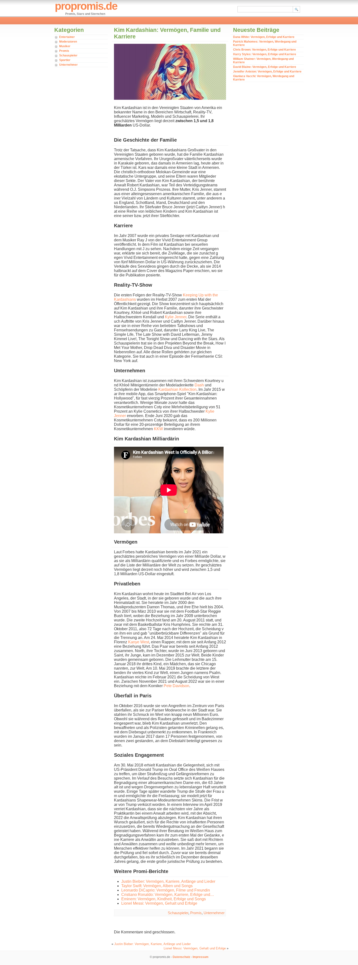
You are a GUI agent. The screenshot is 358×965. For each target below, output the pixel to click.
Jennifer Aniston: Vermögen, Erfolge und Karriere (267, 71)
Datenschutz (181, 957)
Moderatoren (68, 41)
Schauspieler (68, 55)
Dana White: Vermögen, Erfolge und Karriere (263, 37)
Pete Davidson (176, 686)
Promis (64, 51)
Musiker (64, 46)
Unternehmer (68, 64)
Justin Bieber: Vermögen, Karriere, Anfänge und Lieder (152, 944)
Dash (199, 385)
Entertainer (67, 37)
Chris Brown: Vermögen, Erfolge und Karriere (264, 49)
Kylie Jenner (175, 317)
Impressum (200, 957)
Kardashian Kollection (177, 389)
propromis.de (86, 6)
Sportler (64, 60)
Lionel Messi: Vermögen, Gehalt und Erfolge (195, 948)
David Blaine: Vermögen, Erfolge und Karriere (264, 67)
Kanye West (138, 642)
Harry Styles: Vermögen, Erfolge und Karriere (264, 54)
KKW (158, 429)
